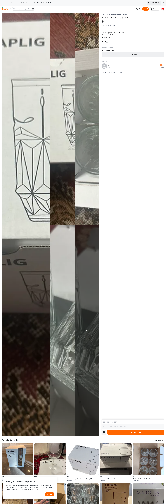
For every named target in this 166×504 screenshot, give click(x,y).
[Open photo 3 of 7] (87, 119)
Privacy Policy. (33, 489)
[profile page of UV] (104, 66)
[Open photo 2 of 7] (62, 119)
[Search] (33, 9)
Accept (49, 494)
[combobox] (22, 9)
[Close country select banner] (164, 2)
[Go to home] (5, 8)
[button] (159, 440)
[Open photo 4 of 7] (62, 330)
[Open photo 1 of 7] (26, 224)
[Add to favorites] (104, 432)
